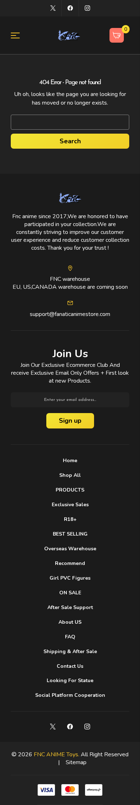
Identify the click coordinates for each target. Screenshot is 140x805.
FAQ (70, 636)
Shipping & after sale (70, 651)
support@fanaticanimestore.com (70, 314)
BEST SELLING (70, 534)
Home (70, 460)
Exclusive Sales (70, 504)
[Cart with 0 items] (116, 35)
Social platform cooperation (70, 695)
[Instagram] (87, 8)
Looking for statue (70, 680)
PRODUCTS (70, 490)
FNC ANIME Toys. (56, 754)
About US (70, 622)
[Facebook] (70, 8)
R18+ (70, 519)
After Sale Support (70, 607)
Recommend (70, 563)
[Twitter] (53, 8)
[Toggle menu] (19, 35)
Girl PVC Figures (70, 578)
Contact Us (70, 666)
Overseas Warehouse (70, 548)
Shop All (70, 475)
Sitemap (76, 762)
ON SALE (70, 592)
